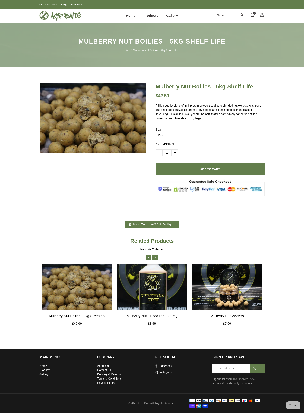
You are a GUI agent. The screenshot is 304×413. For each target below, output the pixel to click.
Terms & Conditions (109, 378)
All (127, 50)
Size (158, 129)
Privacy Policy (106, 382)
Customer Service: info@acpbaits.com (60, 4)
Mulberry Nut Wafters (227, 316)
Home (130, 15)
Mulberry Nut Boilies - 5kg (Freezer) (77, 316)
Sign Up (257, 368)
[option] (93, 118)
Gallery (172, 15)
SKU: (159, 144)
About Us (103, 365)
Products (150, 15)
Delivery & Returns (109, 374)
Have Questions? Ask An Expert (154, 224)
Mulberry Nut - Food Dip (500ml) (152, 316)
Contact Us (104, 370)
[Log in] (262, 15)
